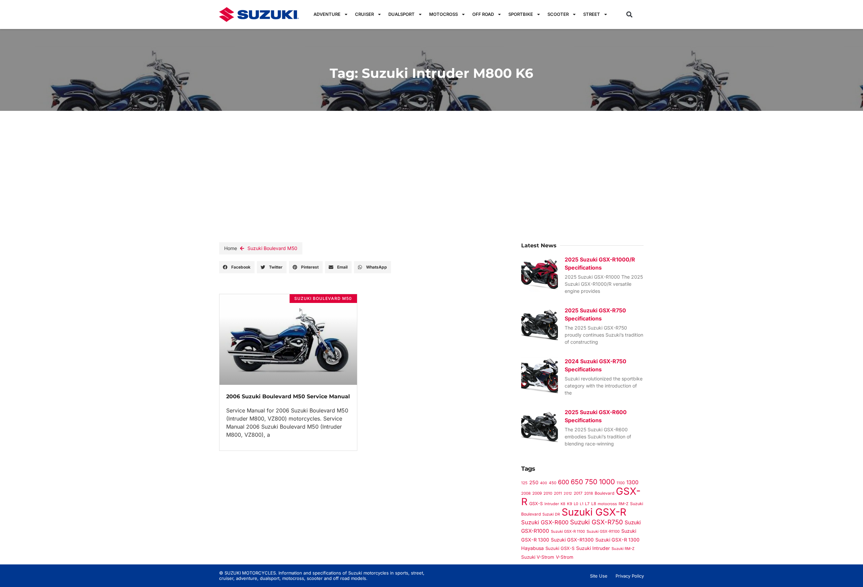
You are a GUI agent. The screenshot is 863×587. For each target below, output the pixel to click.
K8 (563, 503)
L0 (576, 503)
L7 (587, 503)
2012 (568, 493)
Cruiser (364, 14)
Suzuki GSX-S (559, 548)
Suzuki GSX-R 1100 (568, 531)
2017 (578, 493)
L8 (593, 503)
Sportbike (520, 14)
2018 (588, 493)
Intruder (551, 503)
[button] (629, 14)
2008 (526, 493)
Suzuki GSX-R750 (596, 522)
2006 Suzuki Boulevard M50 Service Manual (288, 396)
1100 (621, 483)
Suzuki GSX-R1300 (572, 540)
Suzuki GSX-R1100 (603, 531)
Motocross (443, 14)
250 (533, 482)
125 (524, 483)
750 (591, 481)
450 (552, 483)
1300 (632, 482)
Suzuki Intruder (593, 548)
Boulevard (604, 493)
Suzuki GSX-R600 (544, 522)
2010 (547, 493)
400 (543, 483)
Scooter (558, 14)
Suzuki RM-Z (623, 548)
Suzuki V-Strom (537, 557)
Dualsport (401, 14)
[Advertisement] (431, 161)
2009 (537, 493)
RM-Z (623, 503)
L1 (581, 504)
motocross (607, 503)
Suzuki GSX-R (594, 512)
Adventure (327, 14)
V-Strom (564, 557)
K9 (569, 503)
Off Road (483, 14)
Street (591, 14)
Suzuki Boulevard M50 (272, 248)
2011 (558, 493)
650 (577, 482)
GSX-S (536, 503)
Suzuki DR (551, 514)
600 (563, 482)
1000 (607, 481)
